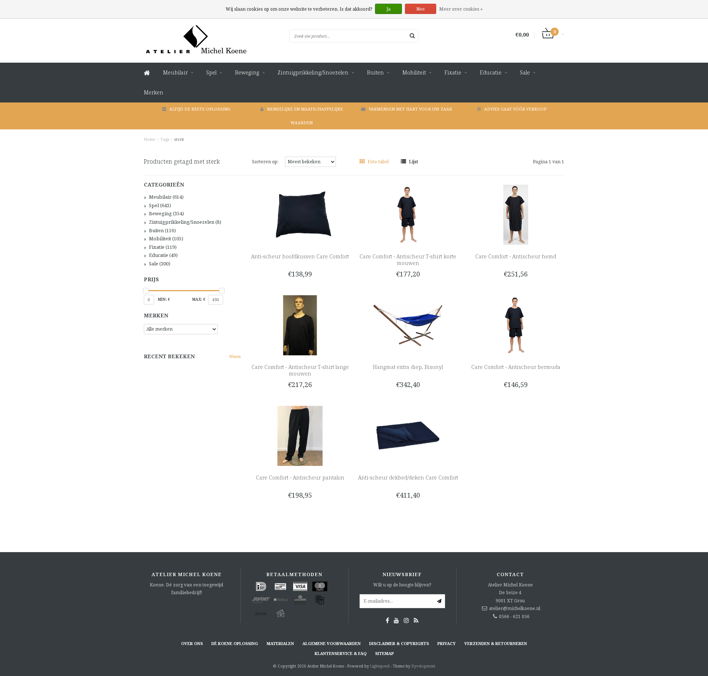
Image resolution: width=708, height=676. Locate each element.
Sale (525, 72)
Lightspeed (379, 666)
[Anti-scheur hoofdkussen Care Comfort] (300, 214)
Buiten (375, 72)
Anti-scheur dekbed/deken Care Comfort (408, 477)
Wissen (235, 356)
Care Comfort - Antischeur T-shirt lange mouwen (300, 370)
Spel (211, 72)
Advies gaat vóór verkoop (515, 109)
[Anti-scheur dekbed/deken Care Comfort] (408, 435)
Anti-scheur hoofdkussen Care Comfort (300, 256)
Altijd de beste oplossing (199, 109)
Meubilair (175, 72)
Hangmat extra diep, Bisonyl (408, 366)
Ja (388, 9)
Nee (420, 9)
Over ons (192, 643)
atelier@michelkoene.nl (514, 608)
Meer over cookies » (461, 9)
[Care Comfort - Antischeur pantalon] (300, 435)
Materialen (280, 643)
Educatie (491, 72)
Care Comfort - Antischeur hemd (515, 256)
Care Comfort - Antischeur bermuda (515, 366)
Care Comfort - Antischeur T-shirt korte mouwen (408, 259)
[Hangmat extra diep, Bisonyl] (408, 325)
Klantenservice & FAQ (341, 653)
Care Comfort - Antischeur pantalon (300, 477)
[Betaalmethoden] (261, 586)
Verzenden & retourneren (495, 643)
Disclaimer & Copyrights (399, 643)
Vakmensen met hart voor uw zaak (410, 109)
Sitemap (384, 653)
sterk (179, 139)
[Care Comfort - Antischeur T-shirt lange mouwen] (300, 325)
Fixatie (452, 72)
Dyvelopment (423, 666)
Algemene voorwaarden (331, 643)
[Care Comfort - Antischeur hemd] (515, 214)
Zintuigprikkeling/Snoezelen (313, 72)
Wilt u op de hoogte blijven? (402, 585)
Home (150, 139)
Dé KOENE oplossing (234, 643)
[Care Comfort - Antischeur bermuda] (515, 325)
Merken (153, 92)
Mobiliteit (414, 72)
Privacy (446, 643)
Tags (164, 139)
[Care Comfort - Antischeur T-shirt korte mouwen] (408, 214)
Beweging (247, 72)
